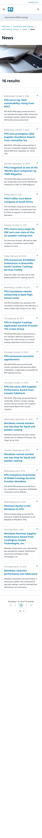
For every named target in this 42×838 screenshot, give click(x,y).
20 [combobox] (20, 611)
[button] (24, 611)
